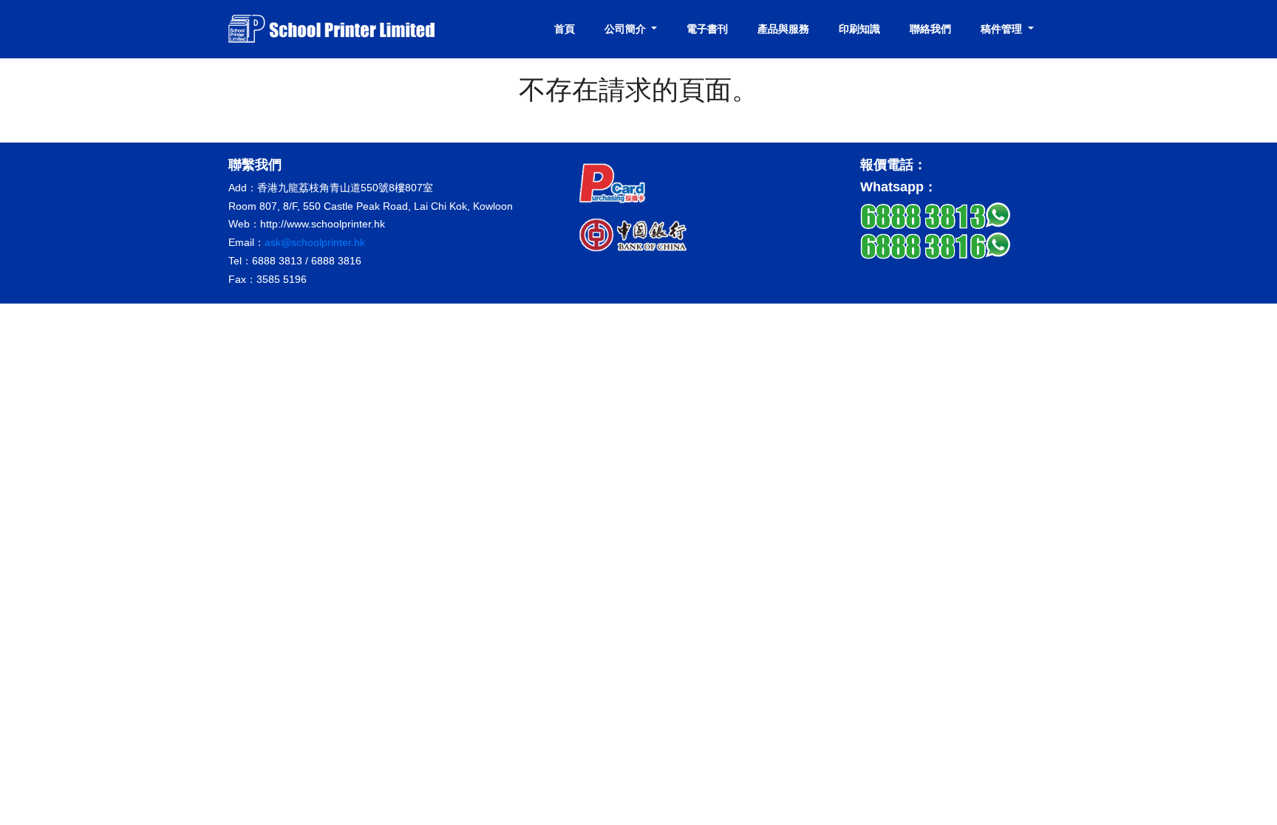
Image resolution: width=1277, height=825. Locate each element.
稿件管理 (1003, 29)
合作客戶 (621, 94)
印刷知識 (859, 29)
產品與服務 (783, 29)
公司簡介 (627, 29)
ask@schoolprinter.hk (315, 242)
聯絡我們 (930, 29)
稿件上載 (997, 70)
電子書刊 (707, 29)
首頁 (564, 29)
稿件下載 (997, 94)
